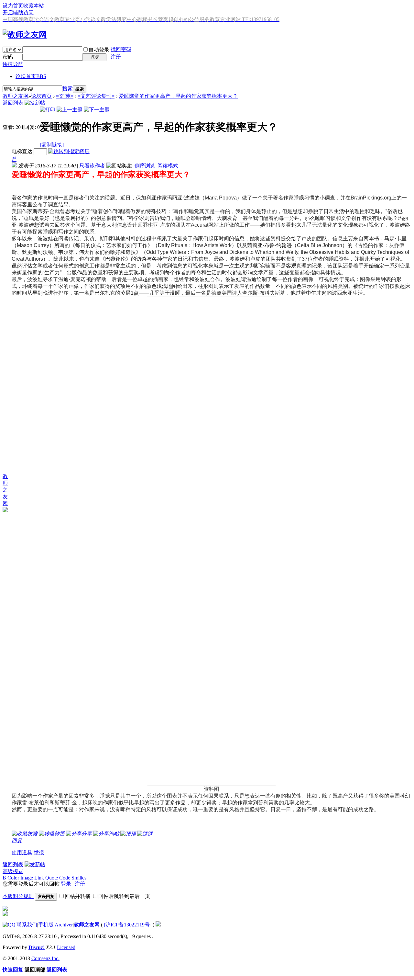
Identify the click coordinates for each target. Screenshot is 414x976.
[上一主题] (69, 109)
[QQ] (9, 924)
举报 (39, 852)
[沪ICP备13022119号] (127, 924)
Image (26, 877)
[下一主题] (97, 109)
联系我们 (26, 924)
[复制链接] (52, 144)
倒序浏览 (145, 165)
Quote (51, 877)
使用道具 (22, 852)
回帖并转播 (78, 896)
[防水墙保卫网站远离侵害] (158, 924)
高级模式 (13, 871)
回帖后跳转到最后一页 (124, 896)
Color (13, 877)
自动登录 (99, 49)
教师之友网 (15, 96)
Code (64, 877)
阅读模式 (168, 165)
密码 (8, 57)
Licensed (66, 947)
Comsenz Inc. (45, 958)
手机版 (46, 924)
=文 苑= (64, 96)
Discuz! (36, 947)
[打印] (47, 109)
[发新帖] (35, 103)
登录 (66, 884)
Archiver (64, 924)
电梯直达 (22, 151)
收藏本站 (33, 5)
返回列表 (13, 103)
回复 (17, 840)
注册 (116, 57)
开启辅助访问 (18, 12)
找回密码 (121, 49)
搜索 (67, 88)
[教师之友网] (25, 34)
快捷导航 (13, 64)
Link (39, 877)
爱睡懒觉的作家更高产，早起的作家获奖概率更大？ (178, 96)
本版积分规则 (18, 896)
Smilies (78, 877)
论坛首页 (31, 76)
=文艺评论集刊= (96, 96)
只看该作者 (92, 165)
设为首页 (13, 5)
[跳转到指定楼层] (69, 151)
